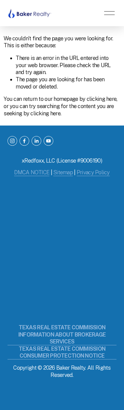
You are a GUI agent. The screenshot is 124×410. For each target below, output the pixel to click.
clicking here (102, 99)
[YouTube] (48, 141)
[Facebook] (24, 141)
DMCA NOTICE (31, 172)
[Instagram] (12, 141)
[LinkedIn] (36, 141)
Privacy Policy (93, 172)
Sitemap (63, 172)
